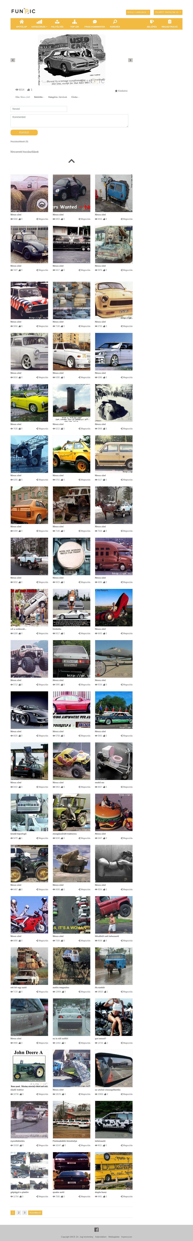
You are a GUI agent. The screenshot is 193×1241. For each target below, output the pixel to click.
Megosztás (43, 219)
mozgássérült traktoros (65, 834)
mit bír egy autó (19, 987)
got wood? (100, 1038)
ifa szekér (100, 987)
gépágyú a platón (20, 1192)
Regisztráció (170, 27)
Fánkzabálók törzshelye (65, 1141)
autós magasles (61, 987)
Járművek (63, 97)
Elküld (24, 132)
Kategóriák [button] (39, 27)
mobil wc (99, 782)
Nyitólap (21, 27)
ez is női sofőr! (60, 1038)
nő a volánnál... (18, 629)
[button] (138, 12)
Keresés (115, 27)
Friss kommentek (94, 27)
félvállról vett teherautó (107, 936)
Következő (35, 1212)
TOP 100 (74, 27)
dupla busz (100, 1192)
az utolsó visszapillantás (107, 1090)
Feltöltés (57, 27)
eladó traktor (17, 1090)
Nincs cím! (16, 214)
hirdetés (57, 629)
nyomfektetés (18, 1141)
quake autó (58, 1192)
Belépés (152, 27)
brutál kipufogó (19, 834)
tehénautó (100, 1141)
